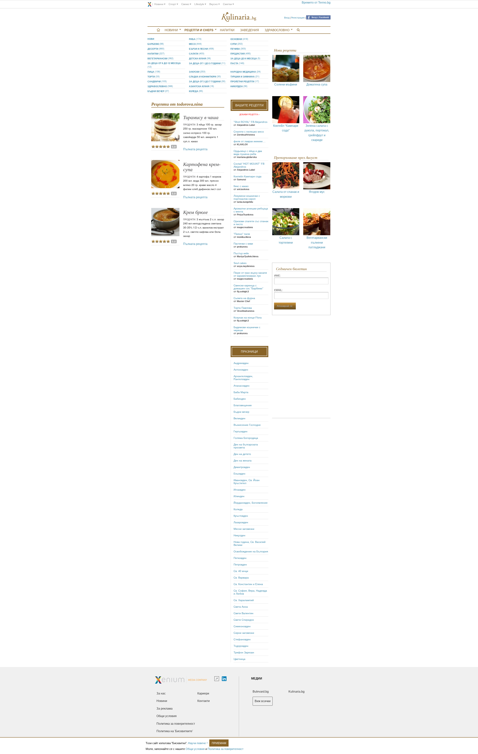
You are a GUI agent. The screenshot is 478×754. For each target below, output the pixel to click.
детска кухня (200, 58)
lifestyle (199, 4)
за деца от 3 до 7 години (207, 81)
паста (237, 63)
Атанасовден (241, 385)
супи (236, 44)
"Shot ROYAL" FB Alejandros (250, 121)
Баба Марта (241, 392)
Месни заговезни (244, 528)
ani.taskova (243, 189)
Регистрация (298, 17)
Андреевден (241, 363)
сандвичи (157, 81)
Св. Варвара (241, 577)
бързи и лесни (201, 48)
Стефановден (242, 639)
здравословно (160, 86)
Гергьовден (240, 431)
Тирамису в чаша (200, 117)
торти (154, 76)
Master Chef (243, 301)
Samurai (241, 179)
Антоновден (241, 369)
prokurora (242, 246)
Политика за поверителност (225, 749)
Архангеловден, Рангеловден (243, 378)
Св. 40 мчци (241, 571)
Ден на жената (243, 460)
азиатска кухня (201, 86)
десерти (156, 48)
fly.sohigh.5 (243, 291)
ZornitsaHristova (246, 134)
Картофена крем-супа (202, 167)
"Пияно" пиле (242, 233)
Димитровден (242, 467)
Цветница (239, 658)
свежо (185, 4)
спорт (172, 4)
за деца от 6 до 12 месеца (164, 64)
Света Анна (241, 606)
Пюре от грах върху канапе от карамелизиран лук (250, 274)
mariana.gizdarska (247, 157)
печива (238, 48)
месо (195, 44)
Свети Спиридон (244, 619)
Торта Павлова (243, 307)
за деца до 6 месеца (245, 58)
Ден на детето (242, 454)
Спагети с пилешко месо (249, 131)
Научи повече (197, 743)
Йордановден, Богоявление (251, 502)
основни (239, 39)
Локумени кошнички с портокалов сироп (247, 197)
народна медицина (245, 71)
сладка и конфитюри (205, 76)
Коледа (196, 91)
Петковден (240, 557)
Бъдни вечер (158, 91)
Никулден (238, 86)
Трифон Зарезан (244, 652)
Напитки (227, 30)
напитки (156, 53)
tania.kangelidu (245, 202)
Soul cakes (240, 263)
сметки (227, 4)
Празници (249, 351)
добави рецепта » (249, 114)
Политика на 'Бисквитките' (174, 731)
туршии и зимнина (244, 76)
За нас (161, 693)
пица (154, 71)
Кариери (203, 693)
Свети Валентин (243, 613)
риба (195, 39)
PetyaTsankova (245, 214)
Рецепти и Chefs (198, 30)
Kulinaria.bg (296, 691)
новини (158, 4)
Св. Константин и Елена (248, 584)
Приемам (219, 743)
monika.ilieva (244, 237)
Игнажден (240, 489)
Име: (277, 275)
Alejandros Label (246, 125)
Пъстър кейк (241, 253)
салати (196, 53)
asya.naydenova (245, 266)
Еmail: (278, 290)
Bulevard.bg (261, 691)
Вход (286, 17)
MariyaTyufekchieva (247, 256)
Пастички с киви (243, 243)
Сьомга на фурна (244, 298)
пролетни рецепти (244, 81)
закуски (197, 71)
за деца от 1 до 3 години (207, 63)
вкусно (213, 4)
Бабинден (240, 398)
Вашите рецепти (249, 105)
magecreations (245, 227)
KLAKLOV (242, 144)
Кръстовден (241, 515)
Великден (239, 418)
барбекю (156, 44)
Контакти (203, 700)
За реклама (164, 708)
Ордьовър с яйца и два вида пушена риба (248, 153)
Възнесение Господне (247, 424)
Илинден (239, 496)
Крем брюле (195, 212)
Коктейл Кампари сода (247, 176)
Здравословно (277, 30)
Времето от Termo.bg (316, 2)
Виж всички (263, 701)
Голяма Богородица (246, 437)
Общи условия (195, 749)
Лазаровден (241, 522)
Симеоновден (242, 626)
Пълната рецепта (195, 149)
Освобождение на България (251, 551)
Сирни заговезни (244, 632)
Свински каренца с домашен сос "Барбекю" (248, 287)
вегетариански (160, 58)
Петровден (240, 564)
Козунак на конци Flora (248, 317)
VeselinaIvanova (245, 311)
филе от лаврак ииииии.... (250, 141)
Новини (171, 30)
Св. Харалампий (244, 600)
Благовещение (243, 405)
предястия (240, 53)
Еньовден (239, 473)
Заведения (249, 30)
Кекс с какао (241, 186)
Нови (151, 39)
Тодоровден (241, 645)
